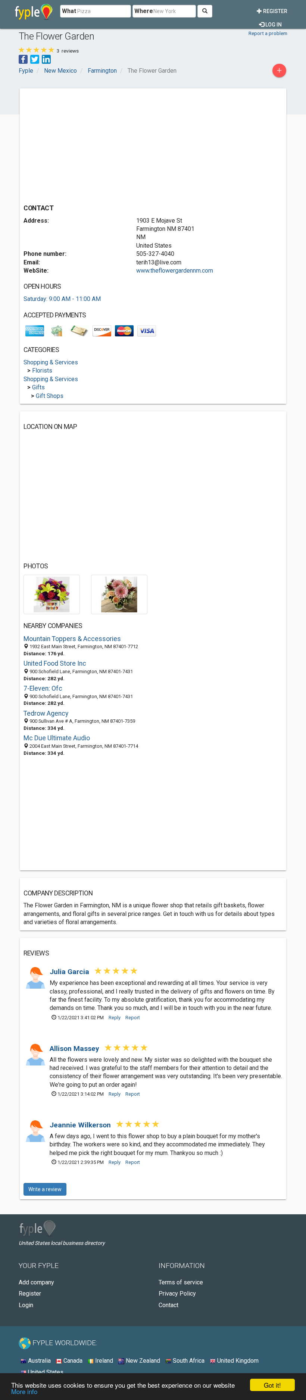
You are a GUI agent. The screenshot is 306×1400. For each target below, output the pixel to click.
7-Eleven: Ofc (43, 688)
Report (132, 1017)
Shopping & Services (51, 362)
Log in (273, 25)
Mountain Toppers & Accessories (72, 639)
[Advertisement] (86, 144)
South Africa (187, 1360)
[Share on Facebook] (23, 58)
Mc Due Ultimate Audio (57, 738)
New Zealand (142, 1360)
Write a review (45, 1189)
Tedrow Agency (46, 713)
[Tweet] (34, 58)
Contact (168, 1305)
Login (26, 1305)
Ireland (103, 1360)
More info (24, 1391)
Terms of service (181, 1282)
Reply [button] (115, 1017)
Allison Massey (75, 1048)
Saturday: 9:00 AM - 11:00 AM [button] (62, 298)
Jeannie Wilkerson (81, 1125)
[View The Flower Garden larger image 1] (52, 593)
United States (44, 1372)
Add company (36, 1282)
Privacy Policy (177, 1293)
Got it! (272, 1385)
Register (274, 11)
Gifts (38, 387)
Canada (72, 1360)
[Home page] (33, 11)
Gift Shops (49, 395)
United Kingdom (237, 1360)
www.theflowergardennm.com (174, 270)
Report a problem (268, 33)
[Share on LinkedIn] (46, 58)
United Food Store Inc (55, 663)
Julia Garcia (70, 971)
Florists (42, 370)
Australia (38, 1360)
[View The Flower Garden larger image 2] (119, 593)
